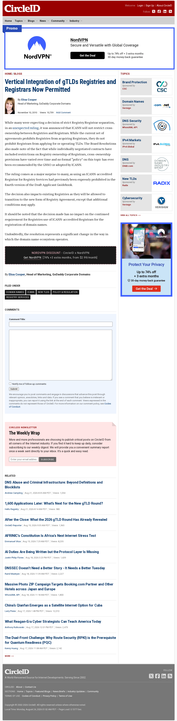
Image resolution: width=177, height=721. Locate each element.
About (19, 687)
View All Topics (128, 215)
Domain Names (15, 292)
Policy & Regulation (65, 292)
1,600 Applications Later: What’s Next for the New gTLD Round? (54, 503)
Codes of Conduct (31, 696)
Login (140, 5)
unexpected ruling (26, 128)
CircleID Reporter (13, 525)
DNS (125, 159)
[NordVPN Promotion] (89, 68)
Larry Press (10, 611)
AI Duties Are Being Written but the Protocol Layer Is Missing (52, 552)
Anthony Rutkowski (14, 627)
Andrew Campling (14, 493)
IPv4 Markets (131, 140)
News (43, 20)
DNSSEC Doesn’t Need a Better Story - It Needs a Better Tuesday (55, 568)
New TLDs (43, 292)
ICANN (30, 292)
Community (57, 20)
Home (8, 20)
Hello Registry (12, 509)
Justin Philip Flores (14, 557)
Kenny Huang (11, 648)
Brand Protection (134, 82)
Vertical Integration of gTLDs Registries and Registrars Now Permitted (60, 85)
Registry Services (17, 297)
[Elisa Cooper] (10, 113)
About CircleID (164, 5)
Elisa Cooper (17, 274)
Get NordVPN (32, 257)
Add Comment (63, 112)
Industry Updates (76, 691)
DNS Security (131, 121)
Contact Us (30, 687)
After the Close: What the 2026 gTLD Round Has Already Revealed (56, 520)
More (7, 656)
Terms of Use (65, 696)
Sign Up (150, 5)
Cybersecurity (132, 198)
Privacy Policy (49, 696)
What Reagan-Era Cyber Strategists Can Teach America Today (53, 621)
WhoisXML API (12, 595)
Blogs (31, 20)
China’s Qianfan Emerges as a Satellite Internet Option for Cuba (53, 605)
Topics (19, 20)
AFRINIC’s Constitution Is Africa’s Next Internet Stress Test (50, 536)
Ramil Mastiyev (12, 574)
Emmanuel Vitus (13, 541)
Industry (74, 20)
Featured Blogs (42, 691)
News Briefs (59, 691)
